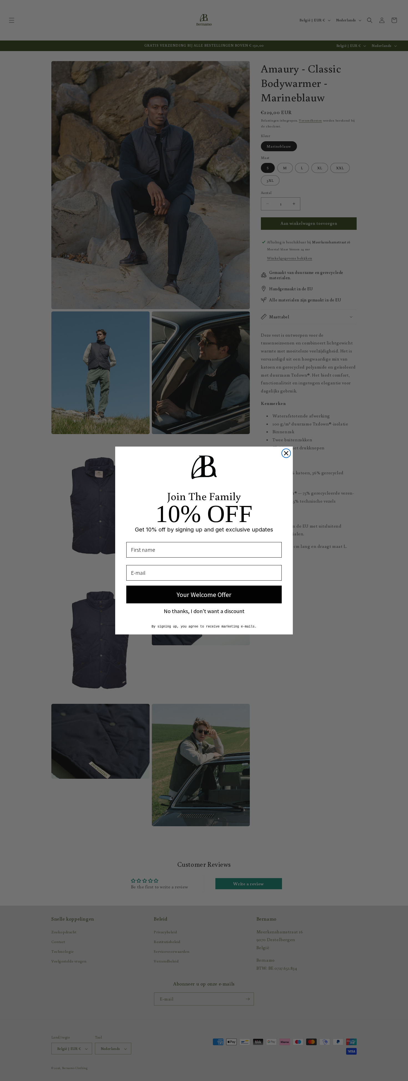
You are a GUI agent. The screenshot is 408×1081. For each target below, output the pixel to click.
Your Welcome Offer (204, 594)
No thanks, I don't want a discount (204, 611)
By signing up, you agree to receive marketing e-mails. (204, 627)
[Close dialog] (286, 453)
